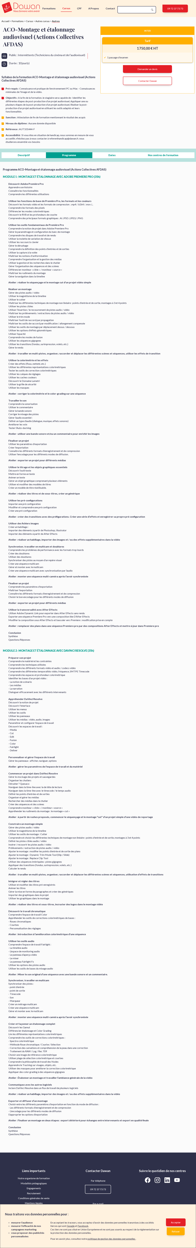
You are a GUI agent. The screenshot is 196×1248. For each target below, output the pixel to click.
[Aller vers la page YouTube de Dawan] (177, 1180)
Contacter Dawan (147, 80)
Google (71, 1225)
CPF (79, 8)
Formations (49, 8)
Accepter (176, 1222)
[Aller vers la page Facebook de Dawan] (148, 1180)
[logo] (21, 7)
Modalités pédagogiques (34, 1183)
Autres (56, 21)
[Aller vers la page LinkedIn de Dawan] (168, 1180)
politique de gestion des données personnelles (112, 1238)
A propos (93, 8)
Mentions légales (34, 1203)
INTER (147, 30)
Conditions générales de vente (33, 1198)
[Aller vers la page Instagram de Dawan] (158, 1180)
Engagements (34, 1188)
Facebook (83, 1225)
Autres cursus (42, 21)
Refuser (176, 1231)
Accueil (5, 21)
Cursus (66, 8)
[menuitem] (34, 1178)
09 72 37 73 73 (175, 8)
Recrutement (34, 1193)
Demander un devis (147, 69)
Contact (110, 8)
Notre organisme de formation (34, 1178)
